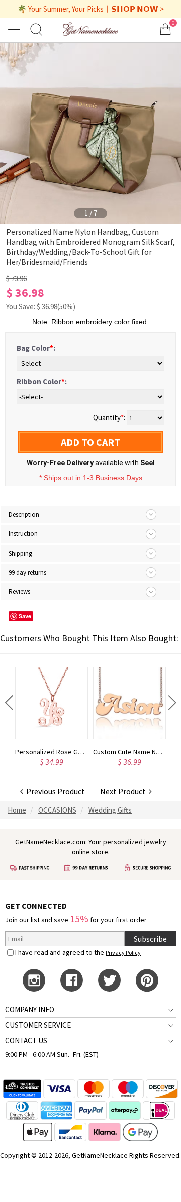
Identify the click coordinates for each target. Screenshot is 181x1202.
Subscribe (150, 939)
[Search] (36, 29)
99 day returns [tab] (27, 572)
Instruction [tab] (23, 533)
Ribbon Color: (42, 381)
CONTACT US (26, 1040)
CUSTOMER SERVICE (38, 1025)
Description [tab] (24, 514)
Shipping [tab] (20, 553)
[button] (9, 703)
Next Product (124, 791)
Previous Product (54, 791)
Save (25, 616)
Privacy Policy (123, 952)
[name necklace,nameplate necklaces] (90, 29)
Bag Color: (36, 348)
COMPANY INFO (29, 1009)
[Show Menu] (15, 29)
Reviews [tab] (19, 591)
